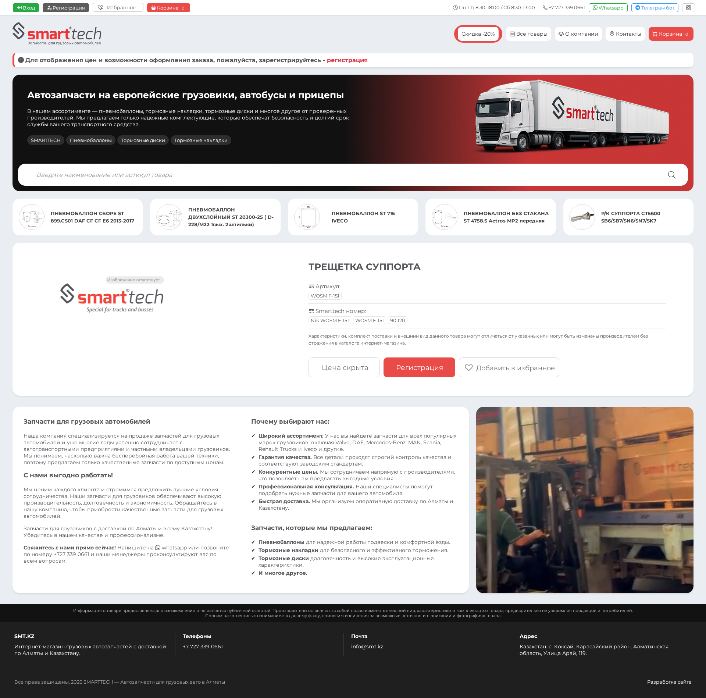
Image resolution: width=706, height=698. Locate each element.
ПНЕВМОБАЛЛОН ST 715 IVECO (227, 217)
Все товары (531, 34)
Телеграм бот (657, 8)
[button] (509, 367)
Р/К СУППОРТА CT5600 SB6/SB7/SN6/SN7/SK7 (494, 217)
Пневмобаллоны (91, 140)
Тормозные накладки (201, 140)
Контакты (627, 34)
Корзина (170, 8)
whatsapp (174, 547)
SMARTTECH (46, 140)
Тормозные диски (143, 140)
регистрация (347, 60)
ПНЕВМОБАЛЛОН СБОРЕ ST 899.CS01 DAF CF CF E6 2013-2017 (644, 217)
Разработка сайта (669, 682)
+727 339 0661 (71, 554)
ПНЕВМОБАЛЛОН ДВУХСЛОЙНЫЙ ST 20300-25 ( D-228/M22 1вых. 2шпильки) (95, 217)
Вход (28, 8)
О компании (581, 34)
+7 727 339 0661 (203, 646)
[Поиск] (672, 175)
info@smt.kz (367, 646)
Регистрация (68, 8)
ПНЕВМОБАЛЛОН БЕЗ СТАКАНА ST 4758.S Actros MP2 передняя (370, 217)
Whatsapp (611, 8)
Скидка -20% (478, 34)
